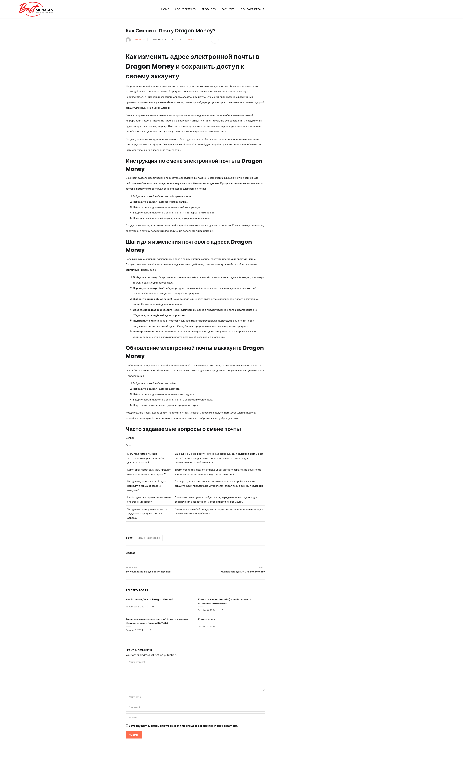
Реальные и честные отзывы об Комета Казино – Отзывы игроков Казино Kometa (157, 621)
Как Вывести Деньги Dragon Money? (149, 599)
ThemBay (265, 764)
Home (165, 9)
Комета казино (207, 619)
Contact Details (252, 9)
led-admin (139, 39)
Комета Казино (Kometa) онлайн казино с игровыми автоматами (224, 601)
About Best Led (185, 9)
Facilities (228, 9)
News (191, 39)
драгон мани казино (149, 538)
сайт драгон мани (179, 196)
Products (209, 9)
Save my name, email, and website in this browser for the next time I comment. (183, 726)
